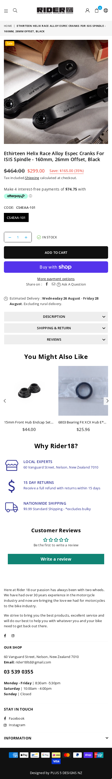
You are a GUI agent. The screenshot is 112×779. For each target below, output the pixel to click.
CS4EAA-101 (16, 217)
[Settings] (104, 10)
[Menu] (6, 10)
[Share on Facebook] (46, 284)
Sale (10, 43)
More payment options (55, 278)
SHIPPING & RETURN (54, 328)
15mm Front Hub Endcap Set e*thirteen (36, 422)
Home (8, 26)
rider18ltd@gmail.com (33, 662)
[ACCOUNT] (87, 10)
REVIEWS (54, 339)
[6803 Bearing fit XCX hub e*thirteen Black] (83, 391)
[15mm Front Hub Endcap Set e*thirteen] (29, 391)
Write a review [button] (56, 559)
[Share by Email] (53, 284)
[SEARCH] (15, 10)
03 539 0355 (18, 671)
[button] (96, 10)
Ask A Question (73, 284)
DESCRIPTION (54, 316)
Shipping (32, 177)
